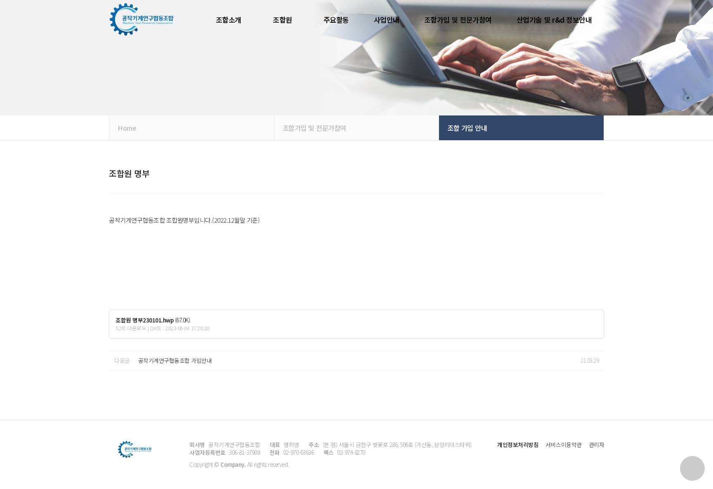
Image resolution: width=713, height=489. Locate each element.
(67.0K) (153, 320)
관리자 (596, 444)
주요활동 (336, 19)
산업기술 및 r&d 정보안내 (554, 19)
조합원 (282, 19)
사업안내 (386, 19)
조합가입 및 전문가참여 (458, 19)
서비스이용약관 (563, 444)
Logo (142, 19)
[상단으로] (692, 468)
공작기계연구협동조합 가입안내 (175, 360)
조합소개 (228, 19)
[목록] (596, 186)
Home (127, 128)
